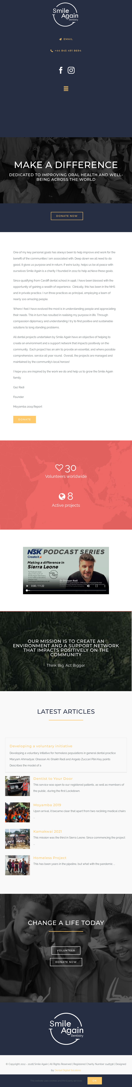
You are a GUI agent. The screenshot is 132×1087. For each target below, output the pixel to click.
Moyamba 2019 (47, 805)
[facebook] (60, 70)
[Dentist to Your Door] (17, 786)
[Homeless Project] (17, 865)
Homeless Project (50, 858)
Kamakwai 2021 (47, 831)
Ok (94, 1080)
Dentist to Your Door (53, 779)
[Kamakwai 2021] (17, 839)
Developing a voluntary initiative (41, 746)
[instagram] (71, 70)
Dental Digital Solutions (68, 1070)
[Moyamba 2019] (17, 812)
